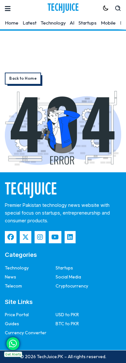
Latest (30, 23)
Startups (88, 23)
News (10, 277)
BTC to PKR (67, 324)
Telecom (13, 286)
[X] (25, 237)
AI (72, 23)
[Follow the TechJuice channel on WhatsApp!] (12, 343)
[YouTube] (55, 237)
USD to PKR (67, 315)
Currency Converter (26, 333)
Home (11, 23)
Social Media (68, 277)
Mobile (108, 23)
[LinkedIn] (70, 237)
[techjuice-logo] (63, 8)
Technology (53, 23)
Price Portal (17, 315)
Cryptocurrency (72, 286)
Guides (12, 324)
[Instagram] (40, 237)
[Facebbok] (10, 237)
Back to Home (23, 78)
